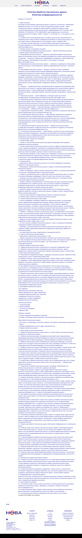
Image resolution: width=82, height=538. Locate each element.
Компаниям (32, 516)
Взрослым (32, 515)
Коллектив (50, 515)
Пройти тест (32, 520)
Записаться (32, 518)
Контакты (50, 518)
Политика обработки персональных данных (50, 522)
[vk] (7, 519)
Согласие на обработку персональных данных (50, 525)
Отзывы (50, 520)
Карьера (50, 516)
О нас (50, 513)
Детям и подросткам (32, 513)
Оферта (68, 520)
